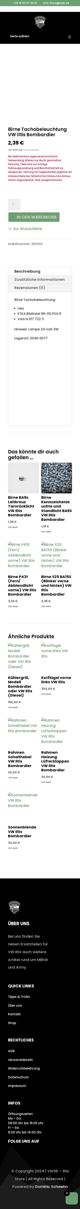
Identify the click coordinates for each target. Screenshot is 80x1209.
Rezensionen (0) (29, 287)
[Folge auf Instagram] (12, 1153)
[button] (25, 229)
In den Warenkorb (37, 217)
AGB (11, 1051)
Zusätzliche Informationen (39, 279)
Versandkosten (31, 150)
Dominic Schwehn (51, 1186)
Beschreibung (27, 271)
